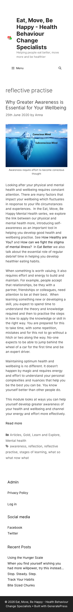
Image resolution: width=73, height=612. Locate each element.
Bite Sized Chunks (21, 585)
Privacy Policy (17, 493)
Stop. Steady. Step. (21, 574)
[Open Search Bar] (60, 68)
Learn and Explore (46, 435)
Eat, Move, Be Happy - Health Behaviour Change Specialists (36, 33)
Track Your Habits (20, 579)
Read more (14, 423)
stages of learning (32, 452)
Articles (15, 435)
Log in (12, 504)
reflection (35, 446)
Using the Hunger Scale (25, 557)
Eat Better (45, 247)
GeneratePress (57, 606)
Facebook (14, 527)
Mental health (16, 441)
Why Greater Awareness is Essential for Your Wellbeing (36, 104)
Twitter (12, 533)
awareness (18, 446)
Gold (26, 435)
